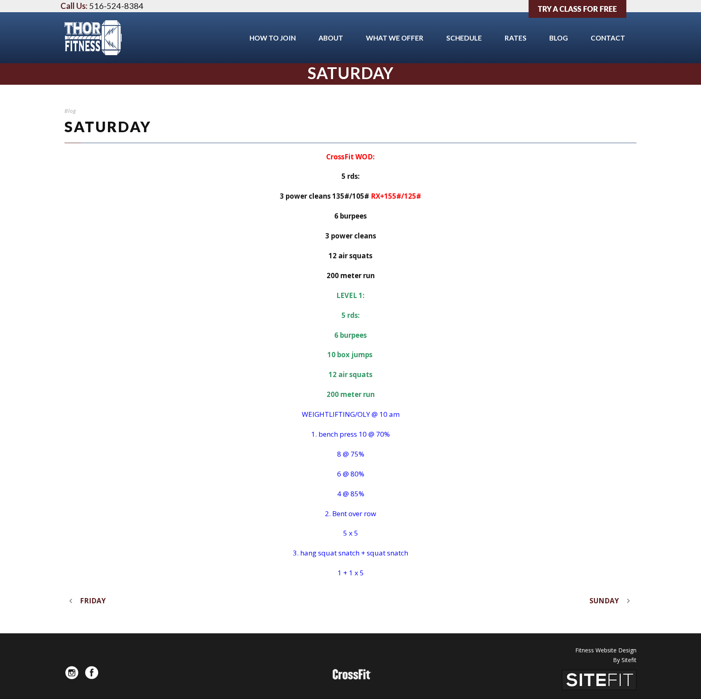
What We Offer (395, 38)
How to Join (272, 38)
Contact (608, 38)
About (330, 38)
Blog (558, 38)
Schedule (464, 38)
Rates (516, 38)
